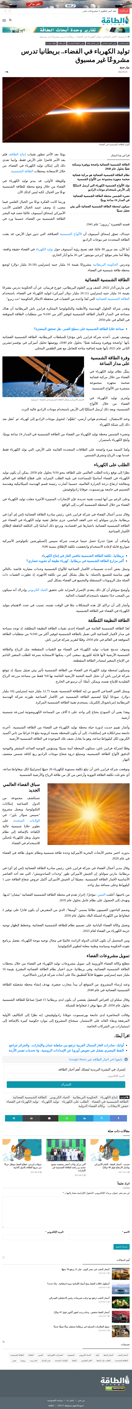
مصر (14, 1360)
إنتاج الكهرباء (109, 1097)
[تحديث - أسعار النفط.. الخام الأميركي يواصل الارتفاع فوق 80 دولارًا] (110, 1150)
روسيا (23, 1360)
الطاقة (31, 1355)
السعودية (71, 1355)
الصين (101, 894)
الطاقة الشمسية (22, 171)
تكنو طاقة (62, 43)
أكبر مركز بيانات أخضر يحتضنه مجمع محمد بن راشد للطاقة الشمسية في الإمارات (68, 1167)
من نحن (81, 1400)
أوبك (97, 1355)
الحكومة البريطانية (105, 264)
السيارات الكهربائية (55, 1355)
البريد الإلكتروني (54, 1232)
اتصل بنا (70, 1400)
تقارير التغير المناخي (109, 43)
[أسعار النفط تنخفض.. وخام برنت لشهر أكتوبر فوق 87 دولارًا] (121, 1317)
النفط (74, 1360)
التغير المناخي (110, 36)
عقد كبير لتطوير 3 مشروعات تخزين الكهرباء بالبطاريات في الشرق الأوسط (79, 11)
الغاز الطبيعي (86, 1360)
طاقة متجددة (51, 43)
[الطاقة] (115, 20)
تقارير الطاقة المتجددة (76, 43)
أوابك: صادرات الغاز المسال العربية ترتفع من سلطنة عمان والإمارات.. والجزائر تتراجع (66, 1045)
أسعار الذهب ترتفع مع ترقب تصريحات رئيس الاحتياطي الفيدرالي (79, 1298)
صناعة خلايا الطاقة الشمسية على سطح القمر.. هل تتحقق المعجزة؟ (79, 329)
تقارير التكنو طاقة (93, 43)
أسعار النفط (108, 1355)
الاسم (126, 1232)
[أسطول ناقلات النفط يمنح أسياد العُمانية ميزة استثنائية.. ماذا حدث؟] (121, 1288)
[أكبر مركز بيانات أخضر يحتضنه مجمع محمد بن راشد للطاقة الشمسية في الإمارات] (65, 1150)
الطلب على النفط (103, 1360)
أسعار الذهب (123, 1355)
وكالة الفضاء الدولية (92, 1106)
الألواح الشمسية (71, 234)
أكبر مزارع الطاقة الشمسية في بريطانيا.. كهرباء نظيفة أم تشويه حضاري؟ (75, 561)
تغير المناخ (46, 1360)
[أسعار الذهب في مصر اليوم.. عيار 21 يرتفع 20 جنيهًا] (121, 1274)
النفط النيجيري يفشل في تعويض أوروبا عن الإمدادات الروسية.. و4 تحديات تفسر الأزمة (66, 1050)
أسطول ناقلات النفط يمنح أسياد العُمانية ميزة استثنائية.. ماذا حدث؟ (78, 1283)
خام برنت (33, 1360)
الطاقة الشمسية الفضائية (113, 299)
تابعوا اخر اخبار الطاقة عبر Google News (95, 1059)
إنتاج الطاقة (18, 154)
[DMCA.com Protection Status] (115, 1388)
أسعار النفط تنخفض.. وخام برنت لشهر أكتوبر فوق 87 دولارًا (81, 1312)
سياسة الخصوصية (55, 1400)
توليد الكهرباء (44, 249)
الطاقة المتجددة (121, 1360)
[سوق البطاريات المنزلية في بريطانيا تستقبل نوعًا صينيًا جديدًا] (121, 1331)
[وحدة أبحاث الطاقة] (66, 29)
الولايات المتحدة (27, 820)
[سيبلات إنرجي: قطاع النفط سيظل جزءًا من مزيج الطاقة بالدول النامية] (22, 1150)
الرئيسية (122, 36)
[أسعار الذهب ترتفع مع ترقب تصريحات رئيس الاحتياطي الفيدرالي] (121, 1302)
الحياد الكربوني (38, 590)
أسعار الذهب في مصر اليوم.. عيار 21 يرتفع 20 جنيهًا (85, 1269)
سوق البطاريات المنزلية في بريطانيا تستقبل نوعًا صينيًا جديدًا (81, 1326)
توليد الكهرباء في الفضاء (23, 1101)
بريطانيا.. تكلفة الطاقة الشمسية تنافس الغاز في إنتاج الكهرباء (83, 555)
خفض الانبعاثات (118, 1106)
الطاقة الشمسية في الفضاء (110, 1101)
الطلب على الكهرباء (75, 1101)
